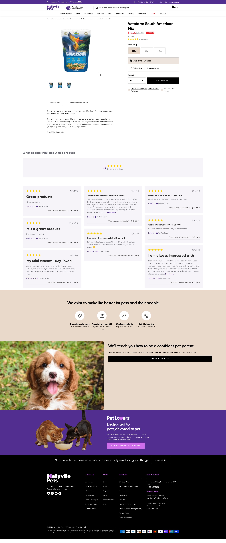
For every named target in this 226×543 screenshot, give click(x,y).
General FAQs (90, 509)
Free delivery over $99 (102, 324)
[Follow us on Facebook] (48, 493)
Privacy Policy (124, 513)
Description (55, 103)
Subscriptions (124, 491)
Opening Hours (91, 486)
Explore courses (160, 359)
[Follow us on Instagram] (52, 493)
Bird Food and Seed (76, 18)
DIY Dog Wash (124, 482)
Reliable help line (146, 324)
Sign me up (161, 460)
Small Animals (108, 500)
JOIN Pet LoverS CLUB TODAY (126, 446)
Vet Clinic (122, 500)
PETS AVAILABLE (66, 14)
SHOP (78, 14)
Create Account (172, 2)
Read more (111, 212)
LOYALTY (131, 14)
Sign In (162, 2)
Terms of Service (125, 518)
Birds (105, 495)
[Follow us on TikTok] (59, 493)
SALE (153, 14)
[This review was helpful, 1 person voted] (132, 255)
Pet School (88, 14)
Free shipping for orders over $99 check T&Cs (64, 2)
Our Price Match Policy (127, 504)
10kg (159, 51)
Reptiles (106, 491)
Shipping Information (79, 103)
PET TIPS (163, 14)
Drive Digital (81, 527)
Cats (105, 486)
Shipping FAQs (91, 504)
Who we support (92, 500)
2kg (146, 51)
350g (134, 51)
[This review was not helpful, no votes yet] (75, 210)
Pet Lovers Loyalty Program (129, 486)
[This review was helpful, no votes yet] (71, 210)
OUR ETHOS (120, 14)
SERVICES (100, 14)
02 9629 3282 (154, 487)
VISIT (109, 14)
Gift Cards (142, 14)
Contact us (89, 491)
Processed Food (88, 18)
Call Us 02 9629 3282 (146, 2)
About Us (89, 482)
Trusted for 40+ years (79, 324)
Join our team (91, 495)
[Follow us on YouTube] (56, 493)
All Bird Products (63, 18)
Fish (104, 504)
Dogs (105, 482)
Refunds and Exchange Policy (130, 509)
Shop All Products (52, 18)
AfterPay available (124, 324)
